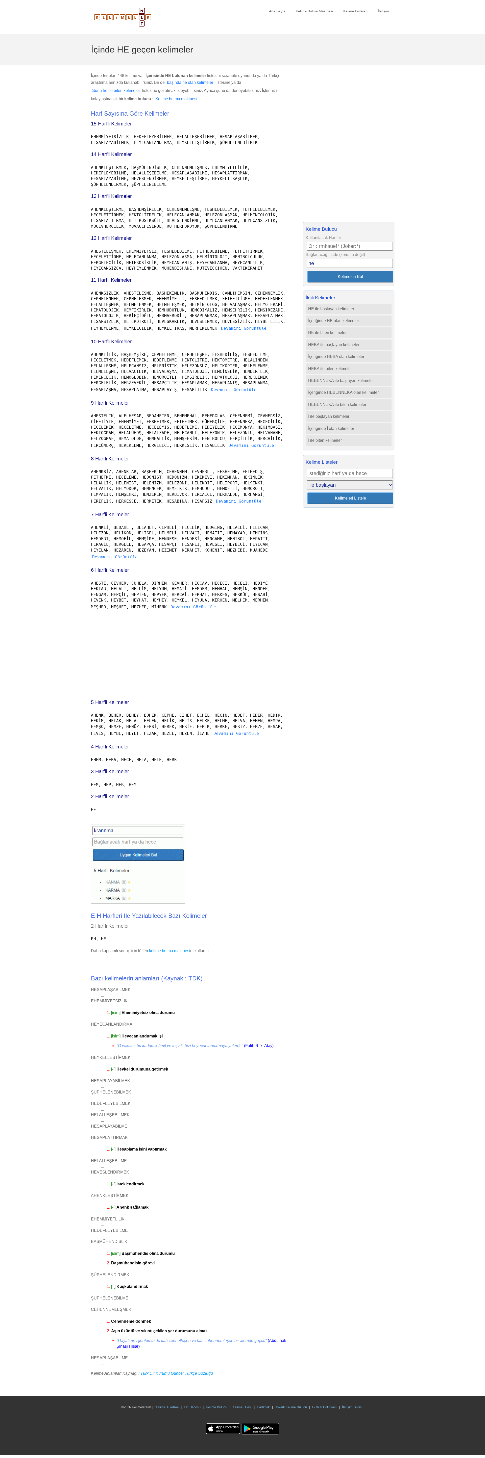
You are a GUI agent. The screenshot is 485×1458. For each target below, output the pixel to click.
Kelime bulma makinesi (176, 99)
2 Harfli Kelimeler (110, 796)
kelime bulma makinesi (169, 951)
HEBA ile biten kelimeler (330, 369)
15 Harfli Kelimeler (111, 123)
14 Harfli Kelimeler (111, 154)
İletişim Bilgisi (352, 1407)
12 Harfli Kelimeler (111, 238)
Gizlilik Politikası (324, 1407)
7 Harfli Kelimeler (110, 514)
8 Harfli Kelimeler (110, 458)
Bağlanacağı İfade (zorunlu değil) (335, 254)
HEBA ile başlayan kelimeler (333, 345)
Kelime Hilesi (242, 1407)
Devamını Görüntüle (243, 328)
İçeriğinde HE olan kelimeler (333, 321)
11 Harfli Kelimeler (111, 280)
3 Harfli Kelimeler (110, 771)
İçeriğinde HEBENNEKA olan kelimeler (343, 392)
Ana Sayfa (277, 11)
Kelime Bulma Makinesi (314, 11)
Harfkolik (263, 1407)
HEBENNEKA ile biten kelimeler (337, 404)
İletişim (383, 11)
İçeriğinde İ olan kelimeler (331, 428)
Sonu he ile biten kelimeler (116, 90)
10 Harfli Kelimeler (111, 341)
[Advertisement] (189, 652)
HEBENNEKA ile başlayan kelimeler (341, 380)
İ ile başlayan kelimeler (328, 416)
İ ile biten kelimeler (325, 440)
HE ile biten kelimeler (327, 332)
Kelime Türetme (167, 1407)
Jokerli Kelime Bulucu (291, 1407)
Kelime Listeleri (355, 11)
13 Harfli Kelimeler (111, 196)
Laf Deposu (192, 1407)
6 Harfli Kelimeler (110, 570)
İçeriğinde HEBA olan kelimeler (336, 356)
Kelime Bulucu (216, 1407)
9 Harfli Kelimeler (110, 403)
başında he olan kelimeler (190, 82)
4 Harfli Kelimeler (110, 746)
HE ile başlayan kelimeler (331, 309)
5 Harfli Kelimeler (110, 702)
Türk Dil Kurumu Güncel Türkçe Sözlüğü (176, 1373)
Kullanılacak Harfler (323, 238)
